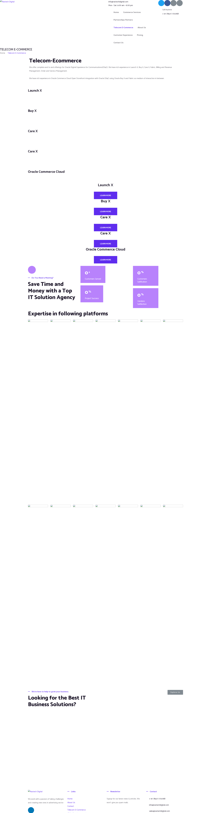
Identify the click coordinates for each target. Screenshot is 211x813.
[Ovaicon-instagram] (180, 3)
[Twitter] (161, 3)
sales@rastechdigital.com (159, 811)
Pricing (140, 35)
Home (116, 12)
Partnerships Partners (123, 20)
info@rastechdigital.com (118, 1)
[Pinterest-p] (173, 3)
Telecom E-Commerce (123, 27)
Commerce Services (132, 12)
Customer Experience (123, 35)
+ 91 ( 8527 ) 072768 (170, 14)
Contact (70, 806)
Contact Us (118, 42)
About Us (142, 27)
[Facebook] (167, 3)
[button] (175, 692)
